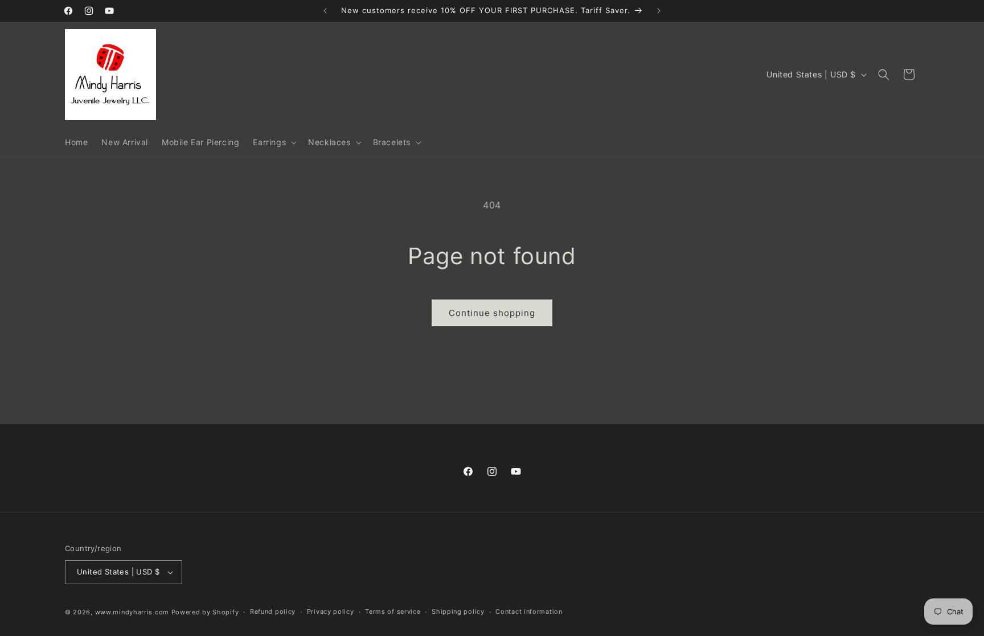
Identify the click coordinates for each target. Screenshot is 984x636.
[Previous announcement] (325, 11)
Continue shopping (492, 312)
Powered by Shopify (205, 612)
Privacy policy (330, 612)
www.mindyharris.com (132, 612)
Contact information (528, 612)
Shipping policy (458, 612)
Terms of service (392, 612)
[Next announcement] (658, 11)
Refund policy (273, 612)
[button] (273, 142)
